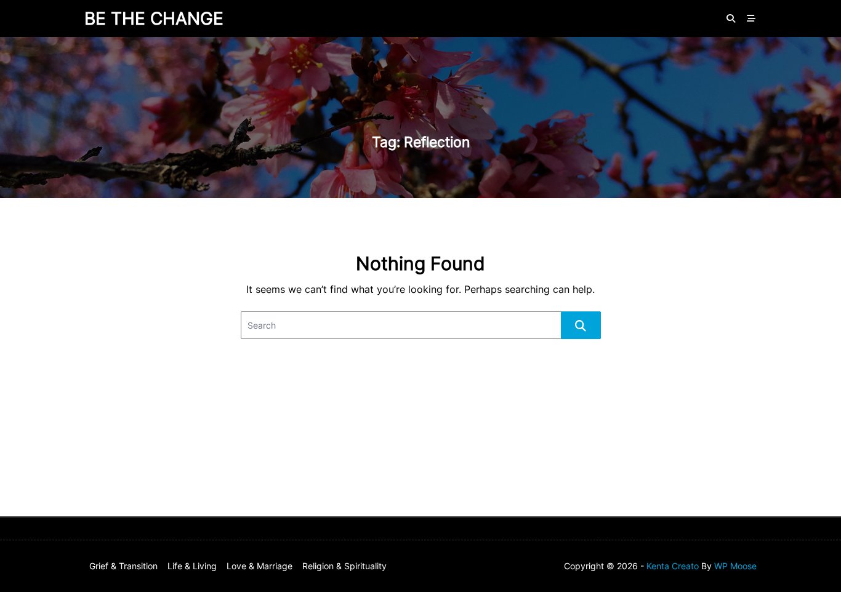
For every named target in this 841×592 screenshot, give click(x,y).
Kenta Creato (672, 566)
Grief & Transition (123, 566)
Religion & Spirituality (344, 566)
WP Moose (735, 566)
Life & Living (192, 566)
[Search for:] (421, 325)
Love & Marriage (259, 566)
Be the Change (153, 18)
